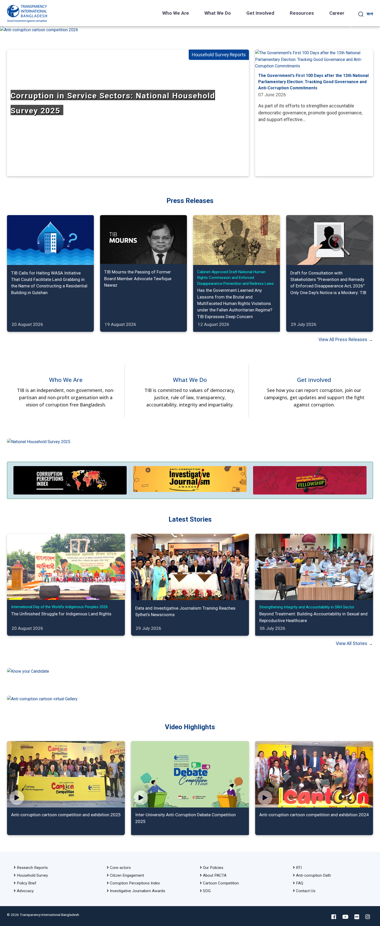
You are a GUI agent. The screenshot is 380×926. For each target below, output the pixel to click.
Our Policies (213, 867)
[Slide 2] (190, 26)
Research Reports (32, 867)
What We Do (217, 13)
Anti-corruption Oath (313, 875)
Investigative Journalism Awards (137, 891)
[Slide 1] (181, 26)
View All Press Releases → (345, 339)
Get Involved (260, 13)
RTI (299, 867)
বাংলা (370, 13)
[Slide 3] (199, 26)
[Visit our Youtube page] (345, 917)
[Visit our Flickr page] (356, 917)
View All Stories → (354, 643)
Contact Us (305, 891)
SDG (207, 891)
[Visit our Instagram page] (367, 917)
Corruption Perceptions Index (135, 883)
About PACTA (214, 875)
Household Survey (32, 875)
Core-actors (120, 867)
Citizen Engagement (127, 875)
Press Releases (190, 201)
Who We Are (175, 13)
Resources (302, 13)
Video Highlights (190, 727)
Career (336, 13)
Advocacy (25, 891)
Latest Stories (190, 519)
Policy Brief (26, 883)
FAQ (299, 883)
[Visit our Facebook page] (333, 917)
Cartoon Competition (221, 883)
